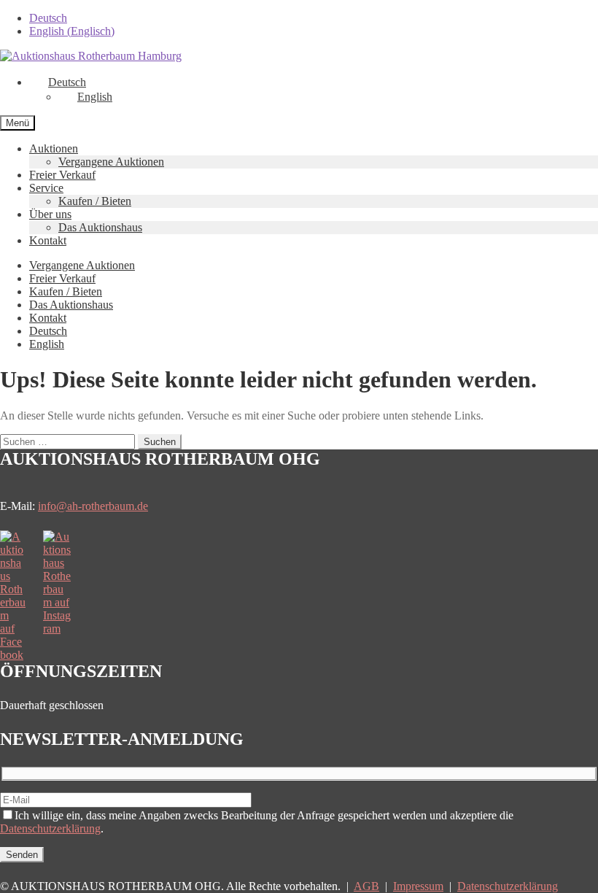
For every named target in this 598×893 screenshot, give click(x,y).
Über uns (50, 214)
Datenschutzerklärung (50, 828)
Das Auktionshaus (100, 227)
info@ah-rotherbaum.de (93, 506)
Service (46, 188)
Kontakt (47, 240)
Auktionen (53, 148)
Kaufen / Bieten (94, 201)
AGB (366, 886)
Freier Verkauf (62, 175)
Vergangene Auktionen (111, 161)
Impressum (418, 886)
